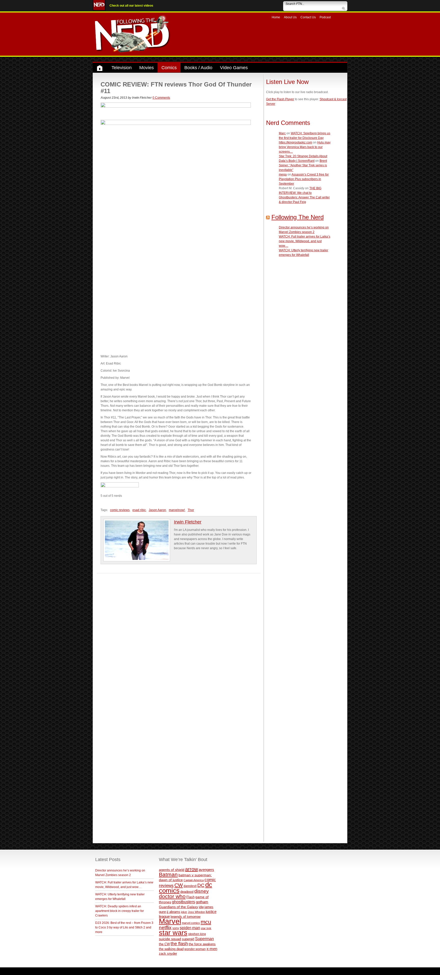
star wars (173, 933)
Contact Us (308, 17)
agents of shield (171, 870)
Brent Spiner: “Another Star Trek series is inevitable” (303, 165)
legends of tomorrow (185, 917)
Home (276, 17)
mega (283, 174)
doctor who (172, 896)
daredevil (190, 885)
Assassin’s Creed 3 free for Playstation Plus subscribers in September (304, 179)
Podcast (325, 17)
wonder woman (195, 949)
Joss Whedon (196, 911)
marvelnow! (177, 510)
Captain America (194, 880)
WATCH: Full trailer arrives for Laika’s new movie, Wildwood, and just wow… (304, 241)
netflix (165, 927)
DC (200, 885)
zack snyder (168, 953)
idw (201, 907)
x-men (212, 949)
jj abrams (173, 912)
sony (175, 928)
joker (184, 911)
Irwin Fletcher (187, 522)
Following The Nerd (297, 217)
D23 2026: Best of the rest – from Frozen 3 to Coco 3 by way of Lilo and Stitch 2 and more (124, 927)
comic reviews (120, 510)
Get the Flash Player (280, 99)
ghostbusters (183, 901)
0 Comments (161, 97)
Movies (146, 67)
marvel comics (191, 922)
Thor (191, 510)
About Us (290, 17)
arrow (191, 869)
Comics (169, 67)
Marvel (170, 921)
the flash (179, 943)
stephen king (197, 934)
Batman (168, 874)
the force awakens (202, 944)
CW (178, 885)
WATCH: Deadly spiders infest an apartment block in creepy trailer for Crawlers (119, 911)
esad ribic (139, 510)
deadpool (187, 892)
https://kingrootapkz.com (295, 142)
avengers (206, 869)
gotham (202, 902)
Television (122, 67)
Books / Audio (198, 67)
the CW (164, 944)
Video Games (234, 67)
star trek (206, 928)
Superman (204, 938)
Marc (282, 133)
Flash (190, 897)
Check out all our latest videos (131, 5)
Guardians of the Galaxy (178, 907)
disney (201, 891)
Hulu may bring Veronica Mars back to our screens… (305, 147)
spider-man (190, 928)
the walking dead (171, 949)
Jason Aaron (157, 510)
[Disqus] (178, 637)
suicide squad (170, 939)
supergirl (188, 939)
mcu (206, 922)
